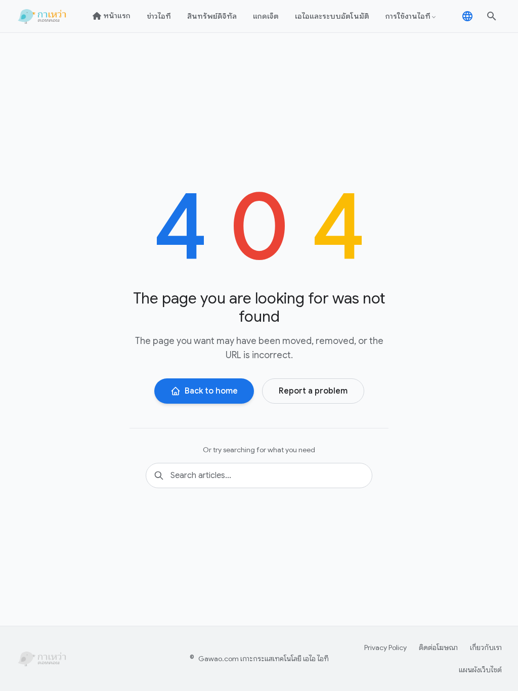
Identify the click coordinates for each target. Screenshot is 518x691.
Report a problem (313, 391)
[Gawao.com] (43, 16)
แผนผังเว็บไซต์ (480, 669)
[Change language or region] (467, 16)
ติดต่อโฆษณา (438, 647)
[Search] (492, 16)
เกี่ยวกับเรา (486, 647)
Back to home (211, 391)
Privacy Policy (385, 647)
